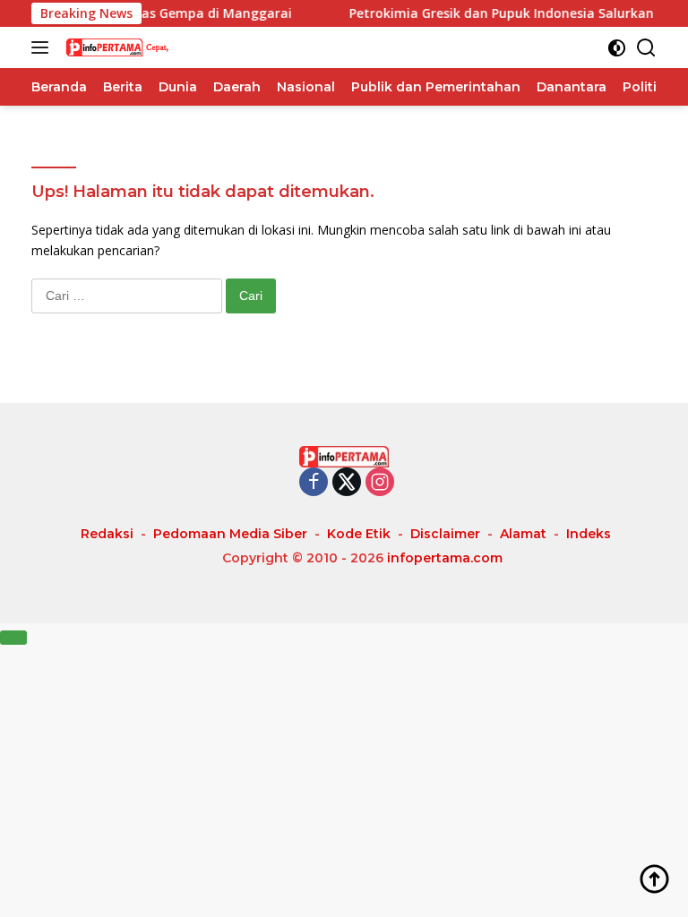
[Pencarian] (646, 48)
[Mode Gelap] (616, 48)
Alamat (523, 534)
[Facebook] (313, 483)
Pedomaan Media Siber (230, 534)
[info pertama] (152, 47)
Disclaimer (445, 534)
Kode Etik (359, 534)
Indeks (588, 534)
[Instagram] (380, 483)
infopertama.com (445, 558)
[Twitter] (346, 483)
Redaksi (107, 534)
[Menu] (43, 47)
